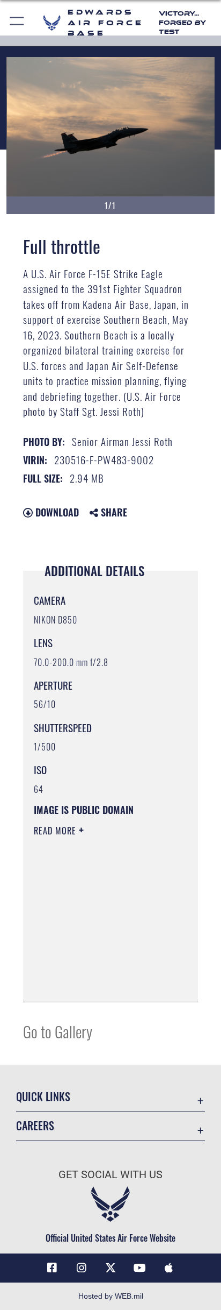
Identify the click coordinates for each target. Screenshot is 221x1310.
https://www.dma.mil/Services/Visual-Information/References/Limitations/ (99, 982)
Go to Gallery (57, 1031)
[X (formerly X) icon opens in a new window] (110, 1268)
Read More (56, 830)
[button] (17, 23)
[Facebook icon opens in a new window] (52, 1268)
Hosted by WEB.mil (110, 1296)
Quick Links (43, 1096)
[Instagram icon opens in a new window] (81, 1268)
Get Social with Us (110, 1175)
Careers (35, 1126)
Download (56, 512)
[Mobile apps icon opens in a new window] (169, 1268)
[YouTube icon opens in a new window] (139, 1268)
